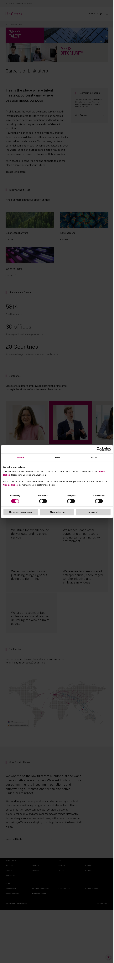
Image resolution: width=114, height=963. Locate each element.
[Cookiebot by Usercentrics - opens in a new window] (98, 449)
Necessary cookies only (20, 512)
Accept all (93, 512)
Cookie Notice (10, 485)
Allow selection (57, 512)
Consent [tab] (20, 457)
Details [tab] (57, 457)
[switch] (43, 501)
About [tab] (94, 457)
